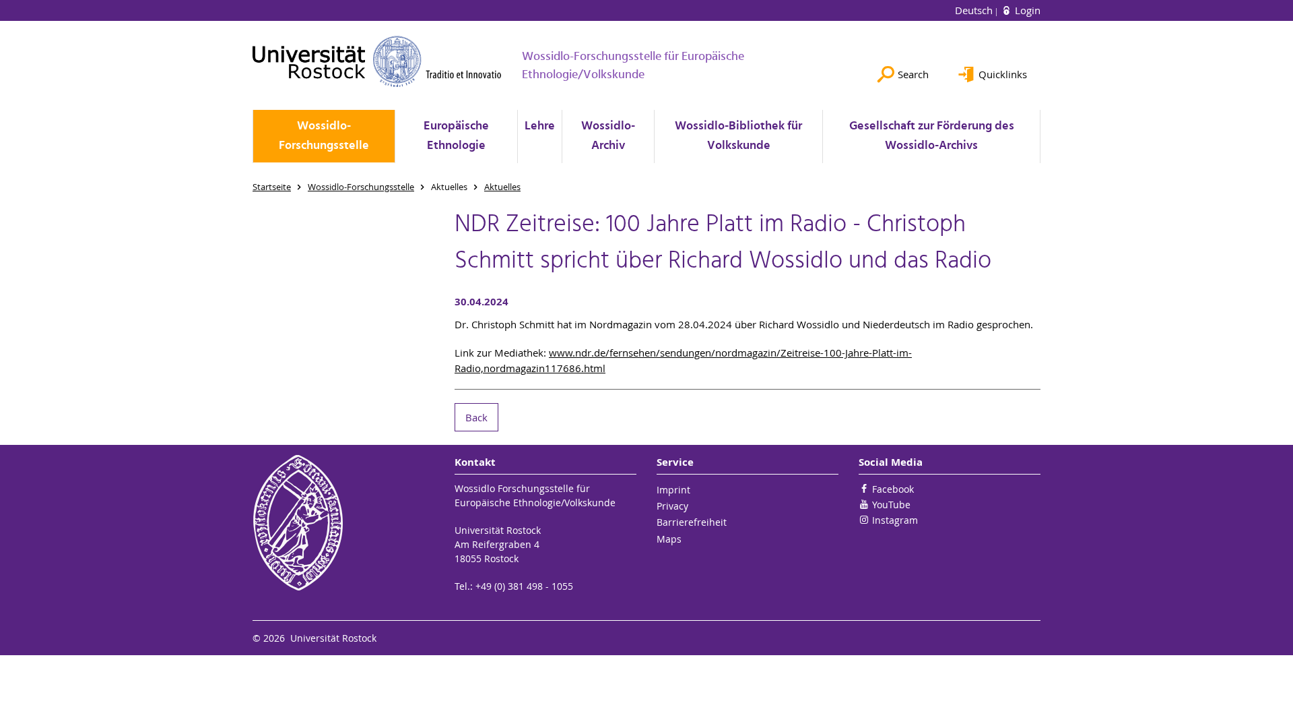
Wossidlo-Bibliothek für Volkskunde (738, 136)
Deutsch (975, 10)
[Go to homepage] (377, 61)
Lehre (540, 126)
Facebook (893, 489)
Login (1026, 10)
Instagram (895, 520)
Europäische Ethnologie (456, 136)
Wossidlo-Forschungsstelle (324, 136)
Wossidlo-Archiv (608, 136)
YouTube (891, 504)
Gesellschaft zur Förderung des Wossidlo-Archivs (931, 136)
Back (476, 417)
